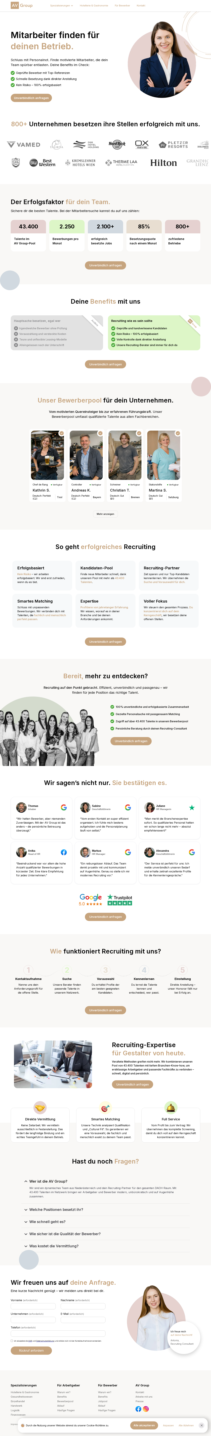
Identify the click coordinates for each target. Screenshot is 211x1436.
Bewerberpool (65, 1401)
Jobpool (102, 1401)
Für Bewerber (122, 5)
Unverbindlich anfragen (31, 98)
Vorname (24, 1300)
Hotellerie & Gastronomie (94, 5)
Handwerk (16, 1405)
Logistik (15, 1410)
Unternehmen (27, 1313)
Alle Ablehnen (186, 1425)
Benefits (62, 1396)
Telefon (23, 1327)
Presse (140, 1401)
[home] (22, 6)
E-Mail (72, 1313)
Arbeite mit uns (144, 1396)
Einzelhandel (18, 1401)
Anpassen (168, 1425)
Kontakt (141, 5)
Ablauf (60, 1405)
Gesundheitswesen (21, 1396)
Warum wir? (63, 1392)
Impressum (16, 1424)
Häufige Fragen (66, 1410)
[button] (61, 6)
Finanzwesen (18, 1414)
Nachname (75, 1300)
